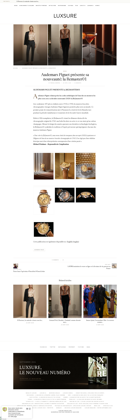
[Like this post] (64, 260)
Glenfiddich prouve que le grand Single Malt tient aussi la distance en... (98, 57)
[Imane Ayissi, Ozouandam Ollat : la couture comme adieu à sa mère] (100, 301)
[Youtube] (68, 21)
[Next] (15, 1)
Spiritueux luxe (108, 405)
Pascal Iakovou (55, 83)
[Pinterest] (66, 21)
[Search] (116, 5)
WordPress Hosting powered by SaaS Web (65, 412)
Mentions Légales (54, 393)
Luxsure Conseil (68, 393)
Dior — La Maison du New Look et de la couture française (85, 395)
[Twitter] (61, 21)
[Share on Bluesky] (76, 260)
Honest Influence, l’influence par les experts (90, 393)
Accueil (15, 68)
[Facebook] (58, 21)
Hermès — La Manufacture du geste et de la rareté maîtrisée (82, 397)
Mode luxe (97, 405)
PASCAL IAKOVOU (22, 62)
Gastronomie (62, 5)
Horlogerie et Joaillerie (26, 5)
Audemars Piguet (39, 249)
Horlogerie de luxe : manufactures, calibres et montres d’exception (43, 403)
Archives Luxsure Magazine (73, 408)
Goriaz (97, 5)
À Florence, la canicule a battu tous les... (28, 1)
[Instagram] (63, 21)
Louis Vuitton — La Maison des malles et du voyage (44, 397)
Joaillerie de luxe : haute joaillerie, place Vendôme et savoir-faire (87, 403)
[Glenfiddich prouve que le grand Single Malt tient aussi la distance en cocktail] (99, 44)
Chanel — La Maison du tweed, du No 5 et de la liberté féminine (47, 399)
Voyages (70, 5)
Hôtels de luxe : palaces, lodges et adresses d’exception (34, 405)
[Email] (71, 21)
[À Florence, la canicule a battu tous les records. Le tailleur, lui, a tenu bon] (30, 44)
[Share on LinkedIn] (71, 260)
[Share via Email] (78, 260)
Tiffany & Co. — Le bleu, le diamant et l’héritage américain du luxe (46, 401)
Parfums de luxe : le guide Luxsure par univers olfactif (87, 401)
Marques (59, 408)
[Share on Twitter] (68, 260)
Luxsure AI (90, 5)
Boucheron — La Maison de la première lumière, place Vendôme (46, 395)
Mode (15, 5)
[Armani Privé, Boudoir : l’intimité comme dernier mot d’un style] (65, 44)
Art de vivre (52, 5)
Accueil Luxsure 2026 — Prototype (42, 408)
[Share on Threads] (75, 260)
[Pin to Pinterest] (69, 260)
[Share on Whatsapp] (73, 260)
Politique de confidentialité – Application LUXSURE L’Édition (73, 405)
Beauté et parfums (41, 5)
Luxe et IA (82, 5)
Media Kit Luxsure (31, 393)
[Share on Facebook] (66, 260)
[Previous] (13, 1)
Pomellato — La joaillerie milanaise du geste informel (85, 399)
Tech (76, 5)
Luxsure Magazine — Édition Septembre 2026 (98, 408)
